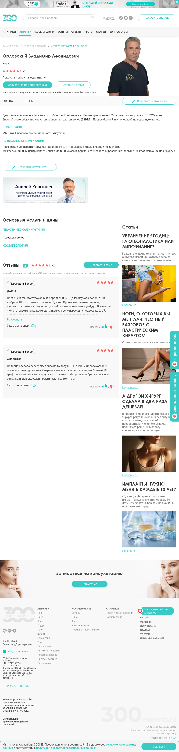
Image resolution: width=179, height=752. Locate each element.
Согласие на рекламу (166, 733)
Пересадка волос (47, 654)
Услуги (63, 31)
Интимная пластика (48, 650)
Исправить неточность (152, 101)
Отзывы (76, 31)
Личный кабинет (152, 638)
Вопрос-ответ (118, 31)
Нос (39, 612)
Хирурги (25, 31)
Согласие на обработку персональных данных (153, 730)
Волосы (76, 612)
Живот (41, 633)
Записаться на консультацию (27, 85)
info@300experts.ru (18, 651)
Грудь (40, 625)
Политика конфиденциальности (160, 727)
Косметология (114, 617)
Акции (144, 617)
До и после (148, 626)
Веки (40, 621)
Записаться (89, 584)
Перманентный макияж (85, 629)
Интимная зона (80, 625)
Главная (8, 101)
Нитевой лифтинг (47, 659)
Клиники (9, 31)
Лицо (40, 617)
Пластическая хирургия (119, 612)
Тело (40, 629)
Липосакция (44, 663)
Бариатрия (43, 638)
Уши (39, 642)
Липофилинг (44, 646)
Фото (88, 31)
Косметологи (44, 31)
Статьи (101, 31)
